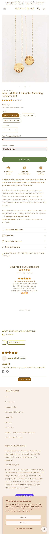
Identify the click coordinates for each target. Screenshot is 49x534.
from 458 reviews (24, 273)
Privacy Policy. (23, 511)
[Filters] (4, 342)
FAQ (6, 397)
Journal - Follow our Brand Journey (20, 432)
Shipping (5, 107)
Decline (23, 523)
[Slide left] (19, 86)
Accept (23, 517)
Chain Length (8, 146)
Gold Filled (28, 115)
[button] (4, 8)
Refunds (8, 422)
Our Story (9, 427)
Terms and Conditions (14, 412)
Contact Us (9, 402)
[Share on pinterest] (7, 371)
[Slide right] (29, 86)
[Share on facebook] (3, 371)
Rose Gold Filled (11, 120)
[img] (24, 269)
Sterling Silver (10, 115)
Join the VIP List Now (14, 438)
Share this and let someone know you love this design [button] (24, 254)
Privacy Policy (11, 407)
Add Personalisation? (11, 136)
